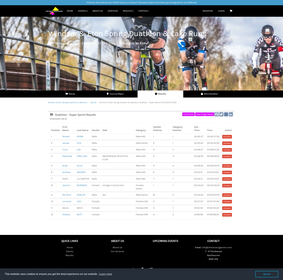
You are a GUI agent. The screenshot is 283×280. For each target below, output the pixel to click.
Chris (65, 149)
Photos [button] (142, 11)
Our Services (117, 251)
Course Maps (116, 93)
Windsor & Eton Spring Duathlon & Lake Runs (67, 102)
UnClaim (227, 137)
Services (113, 11)
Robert (66, 136)
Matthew (67, 156)
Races (71, 93)
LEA (79, 149)
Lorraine (66, 201)
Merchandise (210, 93)
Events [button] (82, 11)
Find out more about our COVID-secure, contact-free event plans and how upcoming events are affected (141, 2)
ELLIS (79, 165)
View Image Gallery (204, 114)
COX (79, 143)
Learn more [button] (105, 274)
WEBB (80, 136)
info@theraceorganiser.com (217, 247)
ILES (79, 201)
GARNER (81, 172)
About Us (98, 11)
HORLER (81, 194)
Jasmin (66, 185)
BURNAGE (82, 185)
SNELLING (82, 156)
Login (221, 11)
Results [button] (127, 11)
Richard (66, 194)
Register (208, 11)
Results (162, 93)
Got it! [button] (266, 274)
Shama (66, 214)
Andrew (66, 172)
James (65, 143)
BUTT (79, 214)
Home (70, 11)
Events (69, 251)
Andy (65, 165)
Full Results (188, 114)
